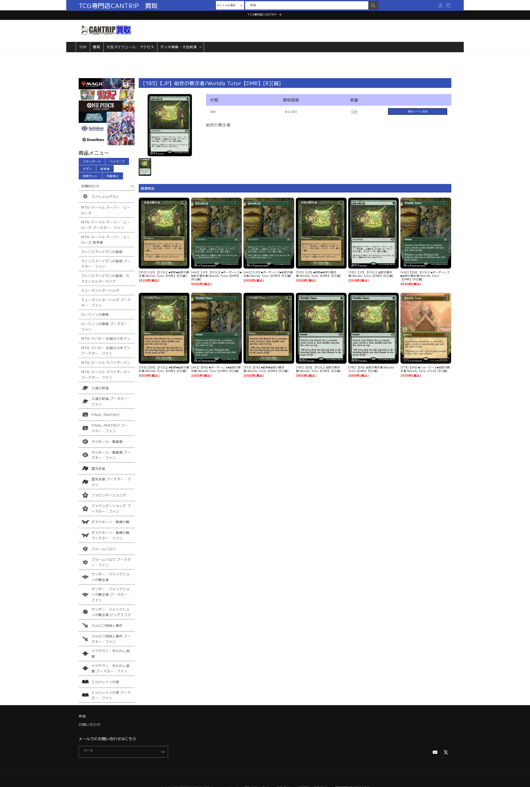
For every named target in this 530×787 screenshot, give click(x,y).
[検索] (373, 5)
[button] (180, 47)
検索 (82, 716)
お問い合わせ (90, 724)
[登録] (162, 752)
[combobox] (306, 5)
